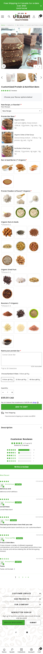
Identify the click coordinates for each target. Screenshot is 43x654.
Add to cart (21, 407)
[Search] (9, 16)
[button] (35, 67)
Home (3, 25)
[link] (12, 650)
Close (41, 6)
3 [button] (22, 577)
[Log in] (34, 16)
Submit (33, 622)
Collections (10, 25)
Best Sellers (20, 25)
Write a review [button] (21, 467)
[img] (4, 481)
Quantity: (4, 388)
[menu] (2, 16)
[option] (21, 48)
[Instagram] (27, 632)
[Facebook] (16, 632)
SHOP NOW (21, 8)
